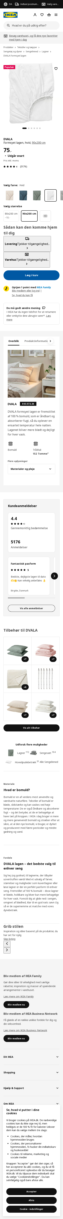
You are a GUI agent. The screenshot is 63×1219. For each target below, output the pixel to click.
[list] (31, 576)
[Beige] (10, 195)
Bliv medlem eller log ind (26, 290)
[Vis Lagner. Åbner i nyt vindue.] (46, 679)
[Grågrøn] (37, 195)
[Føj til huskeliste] (55, 68)
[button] (19, 446)
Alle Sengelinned (49, 762)
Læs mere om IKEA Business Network (25, 1030)
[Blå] (23, 195)
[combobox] (30, 25)
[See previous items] (7, 944)
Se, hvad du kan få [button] (22, 295)
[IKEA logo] (11, 15)
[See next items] (50, 341)
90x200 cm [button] (39, 142)
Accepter (31, 1191)
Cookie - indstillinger (31, 1209)
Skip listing (9, 939)
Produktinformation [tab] (37, 341)
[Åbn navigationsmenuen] (55, 14)
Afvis (31, 1200)
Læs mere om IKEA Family (19, 996)
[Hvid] (50, 195)
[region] (31, 93)
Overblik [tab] (13, 341)
